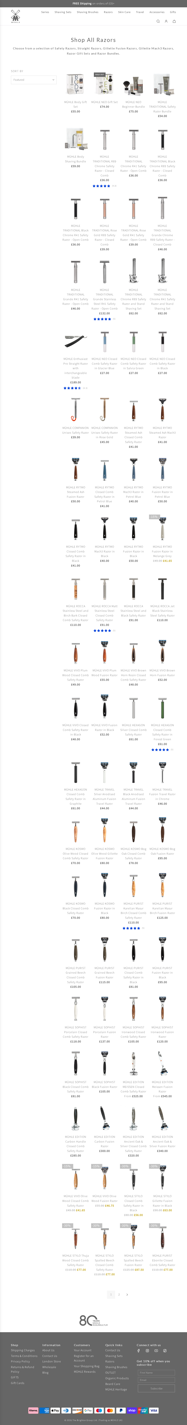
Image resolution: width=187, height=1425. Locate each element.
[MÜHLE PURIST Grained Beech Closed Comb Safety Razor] (75, 949)
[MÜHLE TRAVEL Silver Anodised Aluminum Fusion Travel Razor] (104, 771)
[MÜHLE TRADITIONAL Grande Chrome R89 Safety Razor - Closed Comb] (162, 207)
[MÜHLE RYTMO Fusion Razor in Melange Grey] (162, 528)
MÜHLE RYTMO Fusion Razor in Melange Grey (162, 551)
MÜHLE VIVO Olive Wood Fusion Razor (104, 1198)
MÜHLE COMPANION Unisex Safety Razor (75, 430)
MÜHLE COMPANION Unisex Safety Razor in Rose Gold (104, 432)
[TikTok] (165, 1351)
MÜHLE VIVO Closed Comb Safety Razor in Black (75, 730)
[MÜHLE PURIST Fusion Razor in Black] (162, 949)
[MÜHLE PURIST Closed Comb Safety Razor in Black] (133, 949)
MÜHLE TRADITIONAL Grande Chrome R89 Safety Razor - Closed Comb (162, 235)
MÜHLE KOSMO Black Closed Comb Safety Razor (76, 908)
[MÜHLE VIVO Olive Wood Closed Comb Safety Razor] (75, 1177)
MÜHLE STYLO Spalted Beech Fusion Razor (133, 1260)
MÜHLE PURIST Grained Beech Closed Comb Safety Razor (76, 975)
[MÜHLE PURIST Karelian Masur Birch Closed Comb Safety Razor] (133, 885)
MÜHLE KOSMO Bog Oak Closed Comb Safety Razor (133, 853)
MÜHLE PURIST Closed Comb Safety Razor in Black (133, 975)
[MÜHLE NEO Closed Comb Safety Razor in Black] (162, 340)
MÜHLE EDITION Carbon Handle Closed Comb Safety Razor (75, 1144)
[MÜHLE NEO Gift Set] (104, 83)
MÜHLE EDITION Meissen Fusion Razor (162, 1087)
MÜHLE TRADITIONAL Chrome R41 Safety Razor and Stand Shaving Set (162, 299)
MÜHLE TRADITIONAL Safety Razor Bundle (162, 106)
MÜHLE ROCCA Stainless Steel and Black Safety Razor (133, 611)
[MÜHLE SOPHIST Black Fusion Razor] (104, 1063)
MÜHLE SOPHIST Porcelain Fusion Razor (104, 1032)
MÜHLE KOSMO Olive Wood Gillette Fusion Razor (104, 853)
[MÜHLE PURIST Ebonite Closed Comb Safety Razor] (162, 1237)
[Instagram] (147, 1351)
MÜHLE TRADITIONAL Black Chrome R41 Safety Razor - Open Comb (75, 233)
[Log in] (166, 21)
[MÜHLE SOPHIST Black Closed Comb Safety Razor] (75, 1063)
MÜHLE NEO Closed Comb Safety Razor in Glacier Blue (104, 363)
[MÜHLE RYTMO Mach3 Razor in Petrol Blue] (133, 468)
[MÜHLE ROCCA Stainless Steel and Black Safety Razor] (133, 587)
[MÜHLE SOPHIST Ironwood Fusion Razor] (162, 1008)
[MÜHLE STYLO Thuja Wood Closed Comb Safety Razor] (75, 1237)
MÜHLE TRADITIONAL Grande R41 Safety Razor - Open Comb (75, 297)
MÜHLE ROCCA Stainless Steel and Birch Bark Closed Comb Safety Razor (76, 613)
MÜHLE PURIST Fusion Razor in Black (162, 972)
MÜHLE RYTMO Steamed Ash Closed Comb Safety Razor (133, 435)
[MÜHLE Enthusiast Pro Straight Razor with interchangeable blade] (75, 340)
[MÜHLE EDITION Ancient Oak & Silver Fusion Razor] (162, 1118)
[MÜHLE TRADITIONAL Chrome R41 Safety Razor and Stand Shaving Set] (162, 271)
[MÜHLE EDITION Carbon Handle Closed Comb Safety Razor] (75, 1118)
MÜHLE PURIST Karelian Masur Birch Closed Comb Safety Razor (133, 911)
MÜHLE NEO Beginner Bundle (133, 104)
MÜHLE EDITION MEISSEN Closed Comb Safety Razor (133, 1087)
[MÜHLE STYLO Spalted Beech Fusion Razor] (133, 1237)
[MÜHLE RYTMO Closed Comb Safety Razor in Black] (75, 528)
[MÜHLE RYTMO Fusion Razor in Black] (133, 528)
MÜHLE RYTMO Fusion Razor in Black (133, 551)
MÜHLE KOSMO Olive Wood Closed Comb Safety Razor (75, 853)
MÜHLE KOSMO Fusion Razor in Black (104, 908)
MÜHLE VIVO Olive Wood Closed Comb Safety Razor (75, 1201)
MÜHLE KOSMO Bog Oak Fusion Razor (162, 851)
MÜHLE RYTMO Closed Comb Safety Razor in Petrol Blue (104, 494)
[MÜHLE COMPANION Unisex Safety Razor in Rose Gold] (104, 409)
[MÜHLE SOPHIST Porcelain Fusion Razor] (104, 1008)
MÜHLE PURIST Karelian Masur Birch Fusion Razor (162, 908)
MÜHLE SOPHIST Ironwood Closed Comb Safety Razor (133, 1032)
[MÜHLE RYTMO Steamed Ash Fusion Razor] (75, 468)
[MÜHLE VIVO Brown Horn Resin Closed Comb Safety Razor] (133, 652)
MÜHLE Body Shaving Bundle (75, 159)
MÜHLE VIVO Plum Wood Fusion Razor (104, 672)
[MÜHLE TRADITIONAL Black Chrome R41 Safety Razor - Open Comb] (75, 207)
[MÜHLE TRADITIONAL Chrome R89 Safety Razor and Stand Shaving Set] (133, 271)
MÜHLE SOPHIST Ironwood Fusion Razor (162, 1032)
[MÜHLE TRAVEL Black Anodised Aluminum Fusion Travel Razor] (133, 771)
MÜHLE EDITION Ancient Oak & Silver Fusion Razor (162, 1141)
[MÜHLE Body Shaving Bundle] (75, 138)
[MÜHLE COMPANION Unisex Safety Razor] (75, 409)
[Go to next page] (127, 1295)
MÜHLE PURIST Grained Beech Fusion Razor (105, 972)
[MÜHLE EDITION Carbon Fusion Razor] (104, 1118)
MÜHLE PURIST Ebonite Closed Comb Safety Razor (162, 1260)
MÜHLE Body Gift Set (75, 104)
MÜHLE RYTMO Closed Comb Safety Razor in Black (76, 554)
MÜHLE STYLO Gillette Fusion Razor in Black (162, 1201)
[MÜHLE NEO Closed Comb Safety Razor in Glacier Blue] (104, 340)
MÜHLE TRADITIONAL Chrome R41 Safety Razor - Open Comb (133, 164)
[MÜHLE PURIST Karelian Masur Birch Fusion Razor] (162, 885)
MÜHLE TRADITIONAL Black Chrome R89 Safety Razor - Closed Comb (162, 166)
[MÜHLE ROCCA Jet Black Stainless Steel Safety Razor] (162, 587)
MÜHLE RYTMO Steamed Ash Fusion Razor (75, 492)
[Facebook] (139, 1351)
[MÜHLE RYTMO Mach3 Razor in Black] (104, 528)
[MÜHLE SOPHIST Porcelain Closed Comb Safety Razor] (75, 1008)
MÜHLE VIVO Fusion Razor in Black (104, 727)
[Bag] (174, 21)
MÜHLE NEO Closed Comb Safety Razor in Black (162, 363)
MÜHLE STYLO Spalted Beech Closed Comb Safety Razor (104, 1263)
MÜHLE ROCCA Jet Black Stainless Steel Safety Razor (162, 611)
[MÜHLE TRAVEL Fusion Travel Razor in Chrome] (162, 771)
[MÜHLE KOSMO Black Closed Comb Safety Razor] (75, 885)
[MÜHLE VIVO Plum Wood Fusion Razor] (104, 652)
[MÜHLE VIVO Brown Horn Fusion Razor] (162, 652)
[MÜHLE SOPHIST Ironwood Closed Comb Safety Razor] (133, 1008)
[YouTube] (156, 1351)
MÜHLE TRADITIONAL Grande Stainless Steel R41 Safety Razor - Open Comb (104, 299)
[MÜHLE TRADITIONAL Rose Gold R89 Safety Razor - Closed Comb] (104, 207)
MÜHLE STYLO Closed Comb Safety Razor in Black (133, 1203)
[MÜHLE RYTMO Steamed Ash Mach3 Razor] (162, 409)
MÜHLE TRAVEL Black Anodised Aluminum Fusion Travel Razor (133, 797)
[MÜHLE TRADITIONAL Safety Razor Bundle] (162, 83)
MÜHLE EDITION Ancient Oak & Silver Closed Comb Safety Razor (133, 1144)
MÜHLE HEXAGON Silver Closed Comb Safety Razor (133, 730)
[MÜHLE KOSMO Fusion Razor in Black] (104, 885)
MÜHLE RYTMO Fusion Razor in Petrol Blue (162, 492)
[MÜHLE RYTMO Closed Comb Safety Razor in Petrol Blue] (104, 468)
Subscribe (156, 1388)
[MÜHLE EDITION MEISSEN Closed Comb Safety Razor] (133, 1063)
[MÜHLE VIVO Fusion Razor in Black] (104, 706)
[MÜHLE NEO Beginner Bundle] (133, 83)
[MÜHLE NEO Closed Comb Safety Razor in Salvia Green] (133, 340)
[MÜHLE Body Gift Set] (75, 83)
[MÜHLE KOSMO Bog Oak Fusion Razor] (162, 830)
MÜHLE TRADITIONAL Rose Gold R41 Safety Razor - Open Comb (133, 233)
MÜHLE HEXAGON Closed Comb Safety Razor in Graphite (75, 797)
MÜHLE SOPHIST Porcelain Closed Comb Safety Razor (75, 1032)
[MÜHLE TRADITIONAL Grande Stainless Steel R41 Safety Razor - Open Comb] (104, 271)
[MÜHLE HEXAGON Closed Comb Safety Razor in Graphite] (75, 771)
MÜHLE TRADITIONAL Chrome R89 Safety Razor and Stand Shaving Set (133, 299)
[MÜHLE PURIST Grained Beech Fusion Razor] (104, 949)
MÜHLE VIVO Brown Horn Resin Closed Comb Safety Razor (133, 675)
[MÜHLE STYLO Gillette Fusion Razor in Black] (162, 1177)
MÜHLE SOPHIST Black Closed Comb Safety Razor (76, 1087)
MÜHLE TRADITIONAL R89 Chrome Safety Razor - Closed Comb (104, 166)
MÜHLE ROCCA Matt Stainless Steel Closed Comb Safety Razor (105, 613)
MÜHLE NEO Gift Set (104, 102)
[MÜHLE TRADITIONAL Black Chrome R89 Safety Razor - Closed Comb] (162, 138)
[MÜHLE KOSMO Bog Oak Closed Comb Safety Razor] (133, 830)
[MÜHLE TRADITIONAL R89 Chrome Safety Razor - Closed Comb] (104, 138)
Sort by (17, 71)
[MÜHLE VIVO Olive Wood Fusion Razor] (104, 1177)
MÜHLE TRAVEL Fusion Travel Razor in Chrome (162, 794)
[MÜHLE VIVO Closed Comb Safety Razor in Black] (75, 706)
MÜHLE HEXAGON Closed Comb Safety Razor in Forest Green (162, 732)
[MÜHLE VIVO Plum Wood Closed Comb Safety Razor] (75, 652)
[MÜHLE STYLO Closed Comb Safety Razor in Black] (133, 1177)
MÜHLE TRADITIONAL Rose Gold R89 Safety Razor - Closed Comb (104, 235)
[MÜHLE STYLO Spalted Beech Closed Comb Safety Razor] (104, 1237)
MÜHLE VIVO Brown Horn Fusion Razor (162, 672)
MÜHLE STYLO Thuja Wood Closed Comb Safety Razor (75, 1260)
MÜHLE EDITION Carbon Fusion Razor (104, 1141)
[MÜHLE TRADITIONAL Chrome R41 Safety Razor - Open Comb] (133, 138)
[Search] (158, 21)
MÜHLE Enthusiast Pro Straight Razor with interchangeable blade (75, 368)
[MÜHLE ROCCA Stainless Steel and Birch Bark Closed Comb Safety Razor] (75, 587)
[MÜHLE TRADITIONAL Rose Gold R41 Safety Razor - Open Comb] (133, 207)
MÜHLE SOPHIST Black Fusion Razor (104, 1084)
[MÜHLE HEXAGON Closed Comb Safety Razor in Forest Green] (162, 706)
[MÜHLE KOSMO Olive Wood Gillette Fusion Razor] (104, 830)
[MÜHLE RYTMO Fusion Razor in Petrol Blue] (162, 468)
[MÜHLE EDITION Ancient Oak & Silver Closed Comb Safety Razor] (133, 1118)
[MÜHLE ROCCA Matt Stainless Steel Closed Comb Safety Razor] (104, 587)
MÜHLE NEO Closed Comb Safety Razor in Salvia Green (133, 363)
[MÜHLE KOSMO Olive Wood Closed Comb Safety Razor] (75, 830)
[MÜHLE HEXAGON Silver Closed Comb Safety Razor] (133, 706)
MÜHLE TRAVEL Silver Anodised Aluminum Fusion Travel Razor (104, 797)
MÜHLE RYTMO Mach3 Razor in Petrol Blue (133, 492)
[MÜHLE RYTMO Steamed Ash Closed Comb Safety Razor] (133, 409)
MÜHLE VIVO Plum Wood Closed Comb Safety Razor (75, 675)
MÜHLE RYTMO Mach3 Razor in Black (104, 551)
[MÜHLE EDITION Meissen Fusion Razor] (162, 1063)
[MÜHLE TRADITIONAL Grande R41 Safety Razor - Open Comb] (75, 271)
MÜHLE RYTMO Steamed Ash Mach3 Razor (162, 432)
